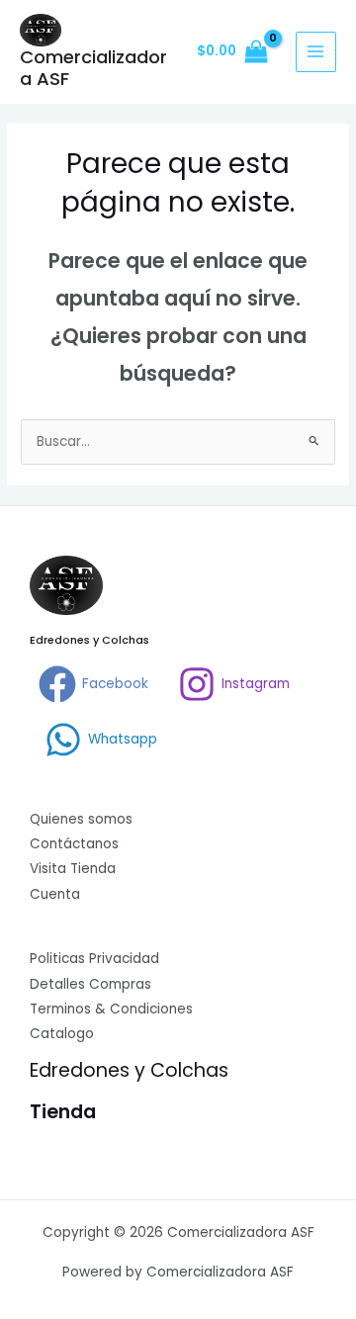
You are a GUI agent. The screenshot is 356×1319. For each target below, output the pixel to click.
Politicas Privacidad (94, 958)
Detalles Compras (90, 984)
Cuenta (55, 894)
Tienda (63, 1112)
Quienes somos (81, 819)
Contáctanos (74, 844)
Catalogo (62, 1033)
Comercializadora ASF (93, 67)
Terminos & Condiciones (111, 1009)
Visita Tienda (73, 868)
